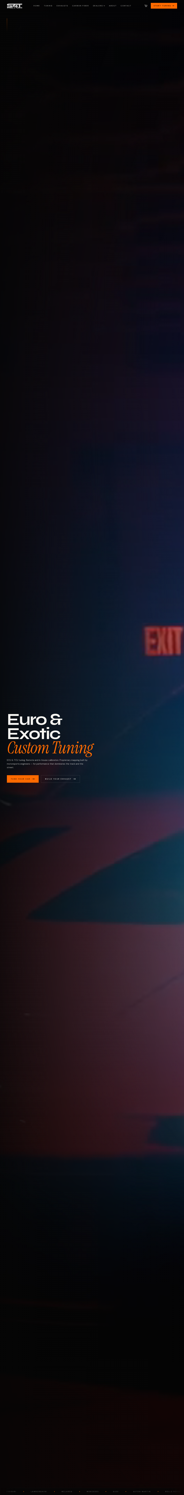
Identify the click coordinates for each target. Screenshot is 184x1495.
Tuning (48, 6)
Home (36, 6)
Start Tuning (162, 6)
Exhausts (62, 6)
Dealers (98, 6)
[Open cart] (146, 6)
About (113, 6)
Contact (126, 6)
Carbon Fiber (80, 6)
